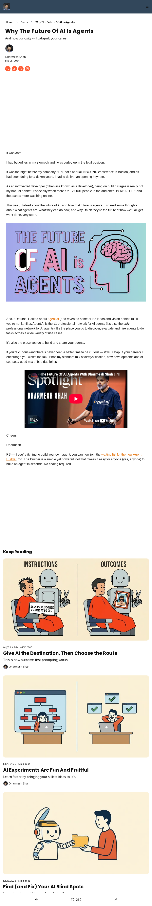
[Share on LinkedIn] (27, 68)
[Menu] (147, 6)
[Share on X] (14, 68)
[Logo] (6, 6)
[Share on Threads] (21, 68)
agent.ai (53, 319)
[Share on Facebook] (7, 68)
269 (78, 899)
